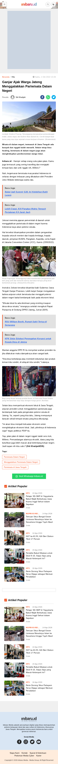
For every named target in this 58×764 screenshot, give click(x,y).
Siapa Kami (14, 753)
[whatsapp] (48, 97)
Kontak (25, 753)
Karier (38, 756)
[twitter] (54, 97)
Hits (13, 77)
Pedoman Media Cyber (24, 756)
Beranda (5, 77)
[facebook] (42, 97)
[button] (53, 4)
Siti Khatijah (21, 97)
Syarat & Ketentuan (38, 753)
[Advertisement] (29, 40)
